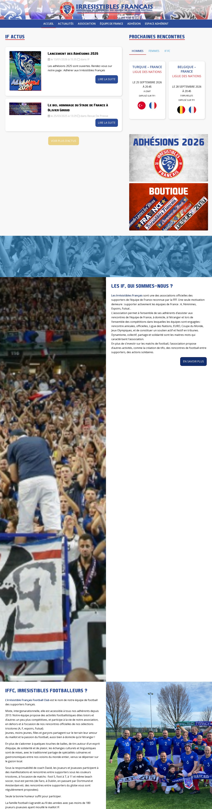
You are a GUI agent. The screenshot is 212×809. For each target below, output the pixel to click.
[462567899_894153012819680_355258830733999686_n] (168, 207)
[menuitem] (48, 24)
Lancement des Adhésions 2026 (73, 53)
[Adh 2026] (168, 158)
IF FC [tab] (167, 51)
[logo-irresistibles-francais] (106, 9)
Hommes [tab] (137, 51)
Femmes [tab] (154, 51)
